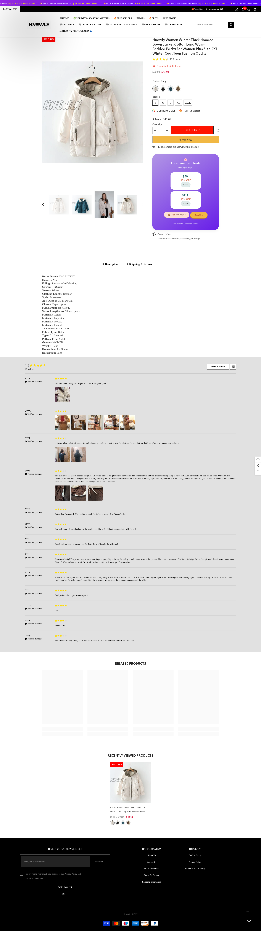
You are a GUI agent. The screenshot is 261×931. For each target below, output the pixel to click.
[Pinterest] (63, 894)
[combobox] (210, 25)
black (117, 822)
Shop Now (199, 215)
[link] (62, 729)
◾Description (110, 264)
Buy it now (185, 140)
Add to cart (192, 130)
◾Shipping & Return (139, 264)
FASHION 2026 (10, 9)
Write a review (218, 366)
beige (112, 822)
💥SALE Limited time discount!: (34, 3)
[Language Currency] (254, 9)
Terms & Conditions (34, 878)
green (128, 822)
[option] (92, 112)
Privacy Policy (70, 874)
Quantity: (157, 124)
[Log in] (236, 9)
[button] (43, 204)
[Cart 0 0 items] (242, 9)
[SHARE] (216, 130)
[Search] (213, 25)
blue (123, 822)
